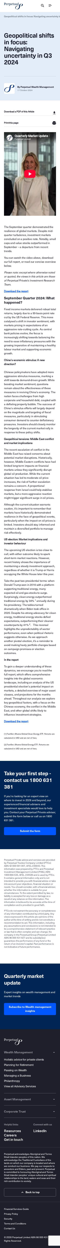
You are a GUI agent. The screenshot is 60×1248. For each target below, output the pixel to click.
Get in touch (13, 1139)
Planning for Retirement (19, 1065)
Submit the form (30, 831)
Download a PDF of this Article (19, 111)
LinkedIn (39, 1131)
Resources (12, 1131)
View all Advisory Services (20, 1086)
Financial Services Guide (16, 1209)
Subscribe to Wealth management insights (30, 1009)
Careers (10, 1135)
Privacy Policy (11, 1214)
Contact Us (9, 1228)
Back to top (33, 1192)
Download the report (16, 291)
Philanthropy (12, 1081)
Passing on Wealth (15, 1070)
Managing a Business (17, 1075)
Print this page (11, 122)
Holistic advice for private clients (24, 1059)
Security (8, 1218)
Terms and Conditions (15, 1223)
